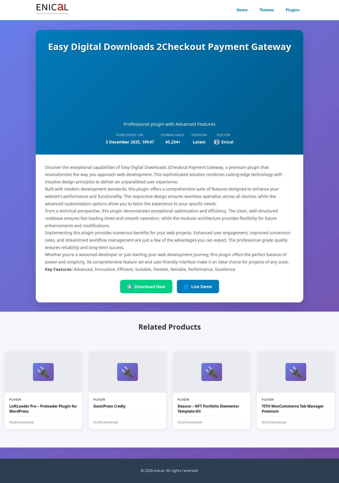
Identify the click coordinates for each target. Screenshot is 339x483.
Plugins (293, 9)
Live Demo (198, 286)
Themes (266, 9)
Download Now (146, 286)
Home (242, 9)
